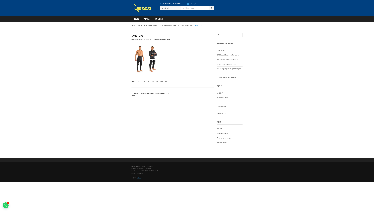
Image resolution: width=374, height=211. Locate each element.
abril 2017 (220, 93)
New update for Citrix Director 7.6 (227, 59)
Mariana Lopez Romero (162, 39)
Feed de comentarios (224, 138)
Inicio (136, 19)
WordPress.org (222, 142)
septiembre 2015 (222, 98)
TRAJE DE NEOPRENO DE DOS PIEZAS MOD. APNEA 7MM (176, 25)
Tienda (147, 19)
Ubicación (159, 19)
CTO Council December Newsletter (228, 55)
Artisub (139, 178)
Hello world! (220, 50)
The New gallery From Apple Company (229, 69)
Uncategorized (221, 113)
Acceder (219, 129)
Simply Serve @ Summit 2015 (226, 64)
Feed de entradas (222, 133)
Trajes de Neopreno (150, 25)
